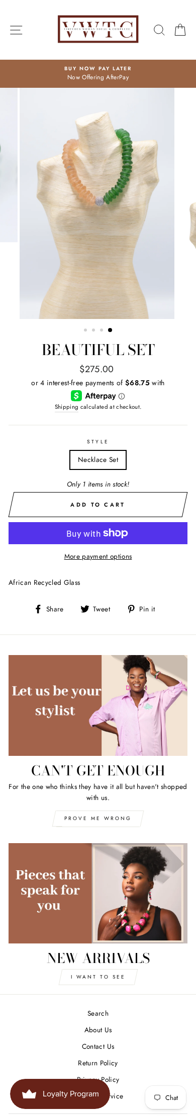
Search (98, 1013)
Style (98, 441)
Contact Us (98, 1046)
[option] (98, 74)
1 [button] (86, 331)
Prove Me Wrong (98, 818)
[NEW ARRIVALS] (98, 893)
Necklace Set (98, 459)
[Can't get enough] (98, 705)
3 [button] (102, 331)
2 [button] (94, 331)
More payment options (98, 556)
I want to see (98, 977)
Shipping (67, 407)
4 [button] (110, 330)
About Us (98, 1030)
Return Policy (98, 1063)
